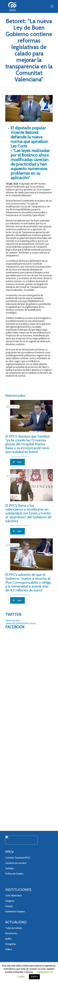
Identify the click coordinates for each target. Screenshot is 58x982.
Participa (9, 868)
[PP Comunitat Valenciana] (29, 6)
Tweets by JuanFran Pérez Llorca (20, 623)
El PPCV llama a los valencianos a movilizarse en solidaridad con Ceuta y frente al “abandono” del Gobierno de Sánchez (28, 513)
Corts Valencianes (13, 895)
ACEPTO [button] (34, 976)
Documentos (11, 933)
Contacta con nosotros (16, 863)
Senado (9, 906)
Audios (8, 938)
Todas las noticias (13, 928)
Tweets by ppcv (12, 620)
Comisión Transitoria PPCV (17, 857)
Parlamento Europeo (15, 911)
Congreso (9, 900)
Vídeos (8, 949)
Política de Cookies (14, 873)
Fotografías (10, 944)
